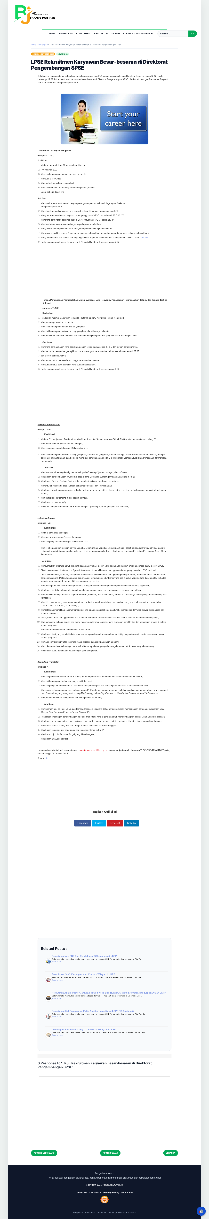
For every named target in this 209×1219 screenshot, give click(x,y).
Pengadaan (66, 33)
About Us (82, 1192)
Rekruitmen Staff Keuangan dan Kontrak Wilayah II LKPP (83, 974)
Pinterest (115, 823)
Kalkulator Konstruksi (138, 33)
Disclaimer (127, 1192)
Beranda (170, 1153)
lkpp (48, 758)
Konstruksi (83, 33)
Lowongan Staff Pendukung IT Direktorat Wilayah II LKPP (84, 1029)
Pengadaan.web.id (113, 1184)
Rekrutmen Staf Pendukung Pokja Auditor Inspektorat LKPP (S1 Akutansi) (93, 1011)
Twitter (99, 823)
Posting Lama (110, 1153)
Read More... (57, 962)
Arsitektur (101, 33)
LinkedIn (131, 823)
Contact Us (95, 1192)
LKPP (145, 237)
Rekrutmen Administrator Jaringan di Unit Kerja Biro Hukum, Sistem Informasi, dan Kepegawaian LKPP (109, 992)
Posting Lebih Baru (44, 1153)
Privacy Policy (111, 1192)
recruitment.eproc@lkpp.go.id (93, 750)
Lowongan (63, 54)
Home (52, 33)
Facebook (83, 823)
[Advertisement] (104, 262)
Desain (116, 33)
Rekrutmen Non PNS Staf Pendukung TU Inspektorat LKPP (84, 956)
